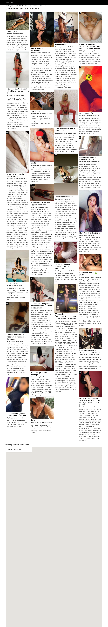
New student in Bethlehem (37, 49)
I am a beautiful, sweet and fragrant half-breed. (16, 415)
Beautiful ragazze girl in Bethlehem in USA (89, 158)
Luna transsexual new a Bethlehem (65, 130)
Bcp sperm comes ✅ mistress (88, 274)
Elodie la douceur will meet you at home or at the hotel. (16, 337)
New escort (36, 111)
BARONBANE (10, 2)
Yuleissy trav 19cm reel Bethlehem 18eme (40, 204)
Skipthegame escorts (12, 6)
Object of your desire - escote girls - (16, 175)
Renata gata (11, 31)
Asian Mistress (61, 45)
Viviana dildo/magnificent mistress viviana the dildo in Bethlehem (41, 306)
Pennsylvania (34, 6)
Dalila (33, 420)
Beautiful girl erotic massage (39, 373)
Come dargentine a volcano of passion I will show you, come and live (89, 46)
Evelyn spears (12, 283)
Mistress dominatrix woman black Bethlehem (89, 351)
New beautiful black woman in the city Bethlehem (63, 266)
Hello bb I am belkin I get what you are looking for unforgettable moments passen (89, 401)
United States (24, 6)
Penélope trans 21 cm (64, 197)
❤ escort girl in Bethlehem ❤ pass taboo (65, 315)
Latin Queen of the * (87, 113)
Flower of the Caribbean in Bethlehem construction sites (17, 91)
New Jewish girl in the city (90, 233)
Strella (33, 163)
